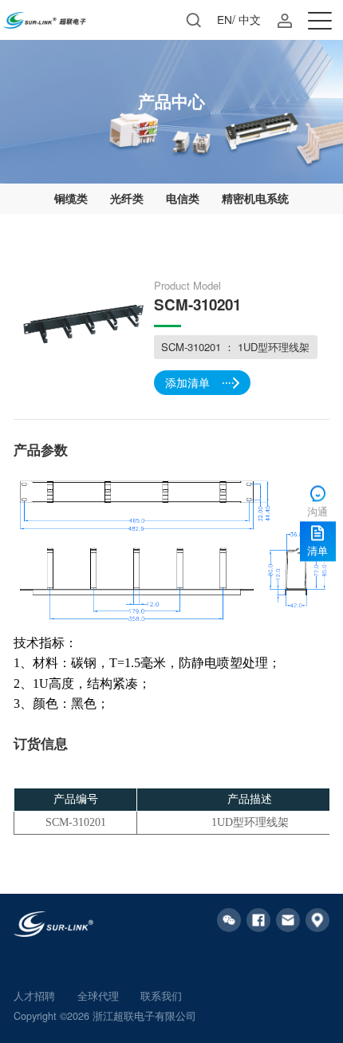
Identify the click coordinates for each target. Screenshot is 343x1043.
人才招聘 (34, 996)
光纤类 (127, 198)
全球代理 (98, 996)
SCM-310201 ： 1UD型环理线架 (235, 346)
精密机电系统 (255, 198)
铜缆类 (71, 198)
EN (224, 19)
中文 (250, 19)
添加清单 (187, 382)
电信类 (182, 198)
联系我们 (161, 996)
